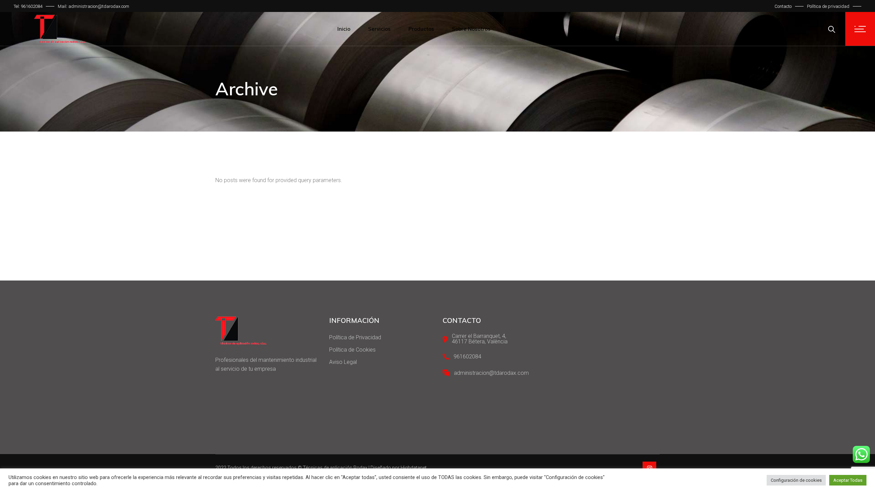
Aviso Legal (343, 362)
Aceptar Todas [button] (847, 480)
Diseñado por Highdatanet (399, 467)
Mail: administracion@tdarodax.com (93, 6)
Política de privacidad (828, 6)
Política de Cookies (352, 349)
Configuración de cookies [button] (796, 480)
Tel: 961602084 (28, 6)
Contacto (783, 6)
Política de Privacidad (355, 337)
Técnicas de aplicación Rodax (335, 467)
